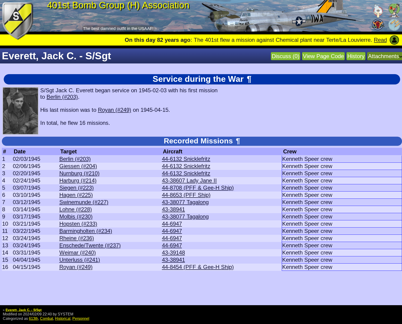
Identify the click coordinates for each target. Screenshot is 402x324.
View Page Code (323, 56)
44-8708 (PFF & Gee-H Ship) (198, 188)
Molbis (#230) (76, 216)
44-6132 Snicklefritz (186, 159)
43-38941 (173, 209)
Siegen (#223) (76, 188)
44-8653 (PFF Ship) (186, 195)
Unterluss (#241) (79, 260)
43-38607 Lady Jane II (189, 180)
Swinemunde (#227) (83, 202)
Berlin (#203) (62, 97)
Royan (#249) (114, 110)
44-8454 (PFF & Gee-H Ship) (198, 267)
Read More (364, 40)
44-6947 (172, 224)
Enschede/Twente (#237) (90, 245)
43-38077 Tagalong (185, 202)
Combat (46, 318)
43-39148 (173, 252)
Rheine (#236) (76, 238)
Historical (62, 318)
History (356, 56)
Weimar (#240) (77, 252)
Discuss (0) (285, 56)
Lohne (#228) (75, 209)
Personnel (80, 318)
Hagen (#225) (76, 195)
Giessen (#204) (78, 166)
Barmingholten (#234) (85, 231)
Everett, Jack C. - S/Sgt (24, 310)
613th (33, 318)
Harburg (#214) (78, 180)
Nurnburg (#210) (79, 173)
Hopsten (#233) (78, 224)
